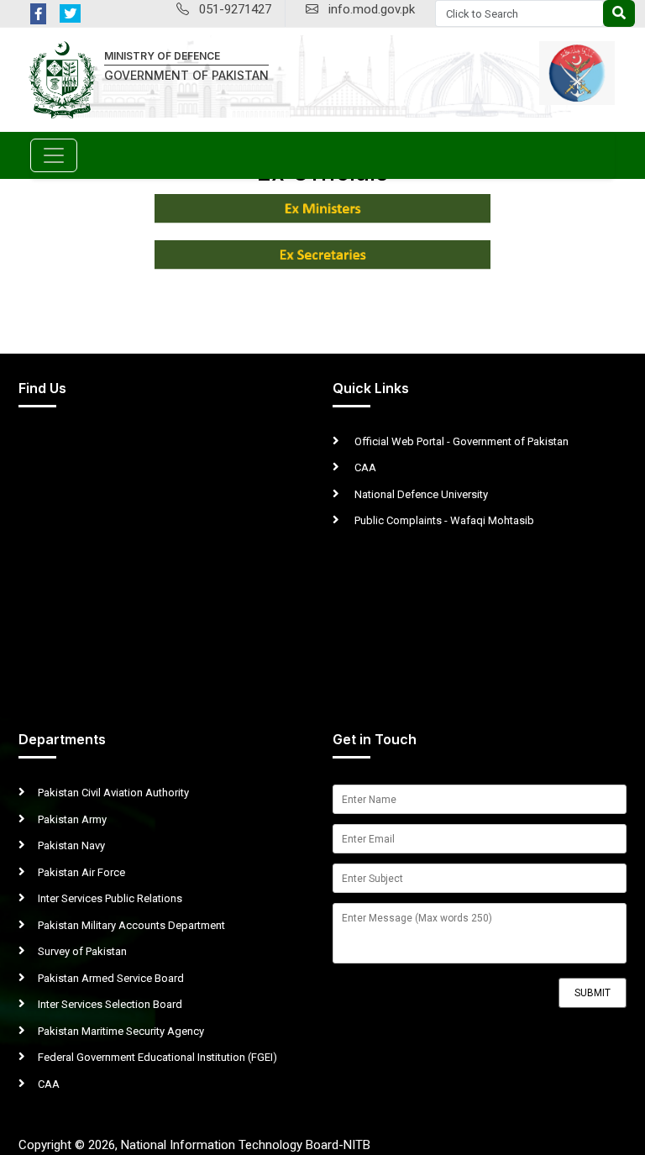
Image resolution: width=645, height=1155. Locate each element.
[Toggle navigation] (53, 155)
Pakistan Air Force (81, 872)
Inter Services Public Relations (110, 898)
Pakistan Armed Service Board (111, 978)
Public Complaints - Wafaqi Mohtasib (443, 520)
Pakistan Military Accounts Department (131, 925)
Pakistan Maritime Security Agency (121, 1031)
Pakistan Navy (71, 845)
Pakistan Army (72, 819)
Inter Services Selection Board (110, 1004)
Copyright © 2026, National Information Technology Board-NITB (194, 1144)
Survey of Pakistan (82, 951)
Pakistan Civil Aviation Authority (113, 792)
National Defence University (420, 494)
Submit (592, 993)
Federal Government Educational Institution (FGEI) (157, 1057)
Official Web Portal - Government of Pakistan (460, 441)
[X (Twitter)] (70, 14)
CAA (364, 467)
